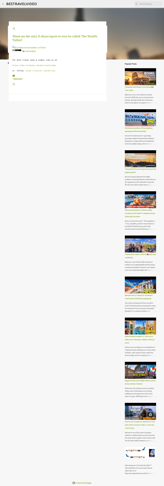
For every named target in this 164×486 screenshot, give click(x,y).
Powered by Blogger (83, 483)
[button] (13, 28)
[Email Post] (13, 76)
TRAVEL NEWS (17, 79)
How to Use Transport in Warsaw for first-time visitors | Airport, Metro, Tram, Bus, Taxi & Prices (140, 425)
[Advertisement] (57, 120)
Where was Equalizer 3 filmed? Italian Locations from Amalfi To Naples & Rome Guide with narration (140, 213)
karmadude (31, 51)
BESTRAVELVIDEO (21, 4)
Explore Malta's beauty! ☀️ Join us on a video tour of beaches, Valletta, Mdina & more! (140, 340)
